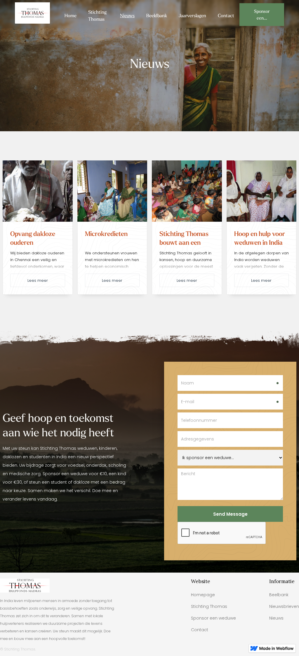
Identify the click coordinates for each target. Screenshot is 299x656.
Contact (226, 15)
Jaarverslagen (192, 15)
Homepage (203, 595)
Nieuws (127, 15)
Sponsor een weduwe (213, 618)
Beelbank (278, 595)
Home (71, 15)
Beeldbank (156, 15)
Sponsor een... (262, 14)
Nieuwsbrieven (284, 606)
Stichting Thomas (97, 15)
